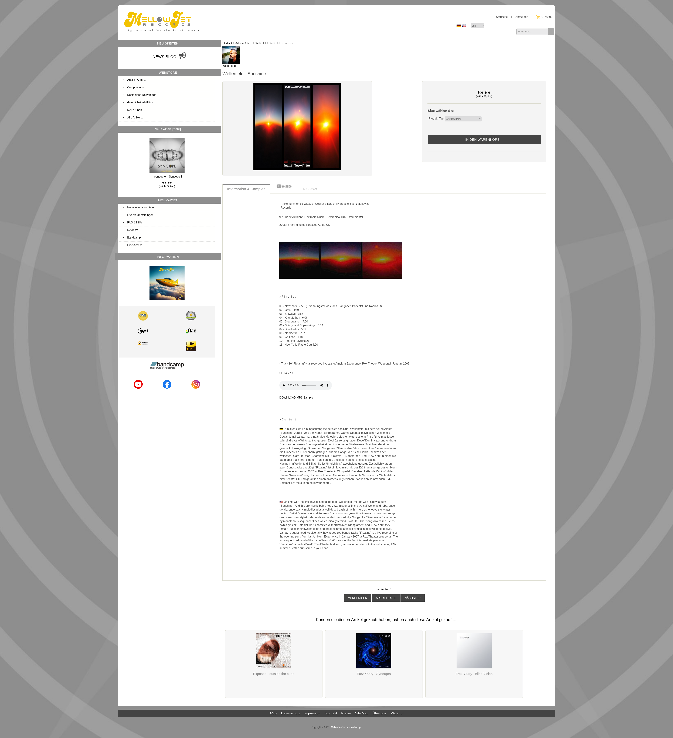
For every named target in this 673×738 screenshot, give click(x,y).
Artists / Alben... (244, 43)
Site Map (361, 713)
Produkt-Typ (436, 118)
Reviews (132, 230)
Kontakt (331, 713)
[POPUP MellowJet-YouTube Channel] (138, 389)
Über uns (379, 713)
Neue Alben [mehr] (168, 129)
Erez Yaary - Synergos (374, 674)
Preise (346, 713)
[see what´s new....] (182, 59)
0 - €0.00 (547, 16)
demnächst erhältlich (170, 102)
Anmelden (521, 16)
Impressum (312, 713)
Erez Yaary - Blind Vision (474, 674)
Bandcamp (134, 237)
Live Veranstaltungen (140, 214)
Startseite (502, 16)
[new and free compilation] (167, 301)
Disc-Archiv (134, 245)
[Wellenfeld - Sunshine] (297, 169)
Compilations (170, 87)
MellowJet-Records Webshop (346, 727)
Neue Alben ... (136, 109)
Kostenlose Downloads (170, 94)
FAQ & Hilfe (134, 222)
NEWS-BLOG (164, 57)
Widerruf (397, 713)
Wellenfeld (261, 43)
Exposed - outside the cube (273, 674)
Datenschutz (290, 713)
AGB (273, 713)
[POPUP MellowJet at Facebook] (167, 389)
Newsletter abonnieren (141, 207)
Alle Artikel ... (135, 117)
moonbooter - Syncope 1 (167, 176)
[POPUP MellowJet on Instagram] (195, 389)
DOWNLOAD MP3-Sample (296, 397)
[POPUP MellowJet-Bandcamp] (167, 370)
